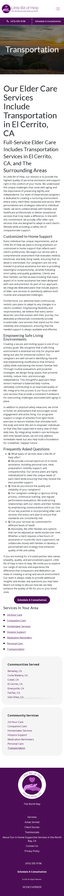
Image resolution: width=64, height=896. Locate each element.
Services (32, 817)
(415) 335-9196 (17, 21)
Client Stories (32, 827)
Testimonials (32, 832)
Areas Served (32, 822)
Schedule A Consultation (48, 21)
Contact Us (32, 846)
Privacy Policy (32, 851)
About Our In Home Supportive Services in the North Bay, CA (32, 839)
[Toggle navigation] (58, 9)
